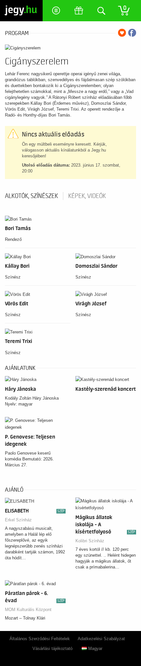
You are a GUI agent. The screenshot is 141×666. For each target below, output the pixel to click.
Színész (13, 277)
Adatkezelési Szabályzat (101, 638)
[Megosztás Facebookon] (132, 33)
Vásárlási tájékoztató (52, 648)
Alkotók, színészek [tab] (31, 196)
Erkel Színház (18, 519)
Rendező (13, 239)
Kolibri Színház (89, 540)
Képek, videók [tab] (87, 196)
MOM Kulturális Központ (28, 609)
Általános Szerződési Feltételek (40, 638)
